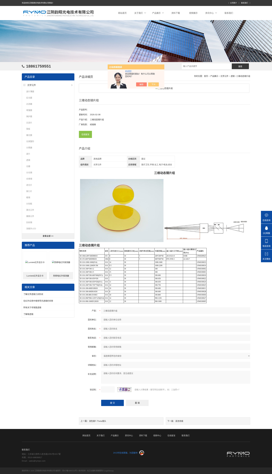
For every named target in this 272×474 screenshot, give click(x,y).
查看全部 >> (48, 236)
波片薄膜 (30, 91)
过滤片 (29, 123)
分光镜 (29, 172)
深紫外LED (31, 228)
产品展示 (156, 13)
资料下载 (175, 13)
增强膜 (29, 110)
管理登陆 (99, 471)
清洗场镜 (179, 421)
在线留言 (85, 134)
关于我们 (138, 13)
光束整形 (30, 141)
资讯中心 (209, 13)
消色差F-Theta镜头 (97, 421)
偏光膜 (29, 135)
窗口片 (29, 191)
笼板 (28, 129)
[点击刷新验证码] (124, 389)
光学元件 (31, 85)
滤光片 (29, 185)
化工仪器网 (91, 471)
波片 (28, 154)
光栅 (28, 166)
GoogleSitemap (108, 471)
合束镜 (29, 179)
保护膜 (29, 116)
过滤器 (29, 104)
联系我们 (244, 3)
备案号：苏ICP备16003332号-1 (66, 471)
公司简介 (233, 3)
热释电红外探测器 (61, 276)
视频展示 (193, 13)
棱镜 (28, 197)
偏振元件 (30, 216)
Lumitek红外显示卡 (34, 276)
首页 (206, 76)
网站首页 (122, 13)
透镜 (28, 160)
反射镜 (29, 222)
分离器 (29, 147)
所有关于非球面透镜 (32, 307)
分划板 (29, 204)
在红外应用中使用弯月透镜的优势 (38, 301)
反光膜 (29, 98)
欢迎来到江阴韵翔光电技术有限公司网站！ (38, 3)
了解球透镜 (28, 314)
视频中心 (157, 435)
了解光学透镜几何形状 (33, 294)
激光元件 (30, 210)
